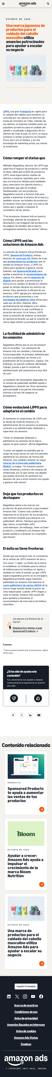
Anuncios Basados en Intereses (26, 1025)
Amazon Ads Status (26, 1038)
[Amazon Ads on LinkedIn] (9, 996)
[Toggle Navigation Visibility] (3, 3)
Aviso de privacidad (26, 1018)
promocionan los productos (23, 261)
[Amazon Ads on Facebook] (41, 996)
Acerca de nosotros (26, 1005)
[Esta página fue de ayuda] (38, 698)
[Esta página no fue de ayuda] (14, 698)
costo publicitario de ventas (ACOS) (22, 585)
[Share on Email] (39, 715)
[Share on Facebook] (13, 715)
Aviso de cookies (26, 1031)
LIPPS (6, 111)
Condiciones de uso (26, 1012)
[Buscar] (48, 4)
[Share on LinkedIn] (30, 715)
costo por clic (23, 258)
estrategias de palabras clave (19, 299)
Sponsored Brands (27, 271)
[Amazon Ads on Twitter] (17, 996)
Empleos (26, 1044)
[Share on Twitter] (21, 715)
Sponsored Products (21, 255)
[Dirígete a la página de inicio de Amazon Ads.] (26, 1060)
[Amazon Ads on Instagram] (25, 996)
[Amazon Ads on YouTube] (33, 996)
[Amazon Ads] (25, 4)
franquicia (25, 111)
